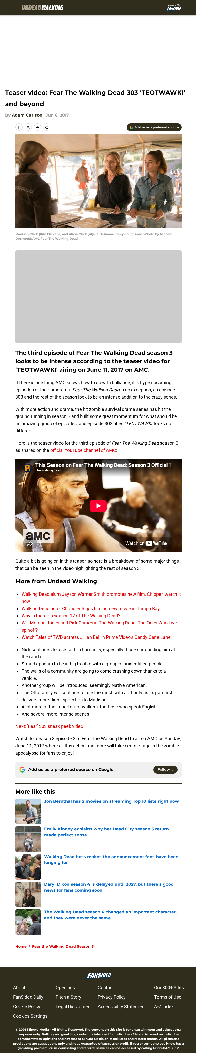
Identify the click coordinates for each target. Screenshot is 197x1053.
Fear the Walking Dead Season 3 (63, 946)
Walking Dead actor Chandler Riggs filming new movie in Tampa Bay (91, 608)
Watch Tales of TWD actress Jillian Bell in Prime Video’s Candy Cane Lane (96, 637)
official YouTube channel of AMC (83, 450)
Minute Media (38, 1029)
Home (21, 946)
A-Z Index (164, 1006)
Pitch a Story (68, 997)
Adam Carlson (27, 115)
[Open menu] (13, 8)
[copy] (46, 127)
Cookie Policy (26, 1006)
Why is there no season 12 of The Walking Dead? (71, 615)
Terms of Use (167, 997)
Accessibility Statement (122, 1006)
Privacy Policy (112, 997)
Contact (106, 987)
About (19, 987)
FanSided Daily (28, 997)
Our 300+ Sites (169, 987)
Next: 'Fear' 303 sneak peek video (49, 726)
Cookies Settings (30, 1016)
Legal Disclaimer (73, 1006)
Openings (65, 987)
